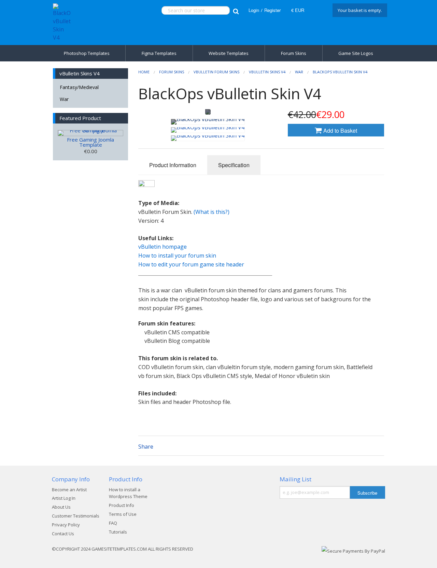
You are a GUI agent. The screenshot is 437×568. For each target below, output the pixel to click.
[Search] (235, 10)
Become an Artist (69, 489)
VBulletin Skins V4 (267, 71)
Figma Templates (159, 53)
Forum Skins (293, 53)
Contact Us (63, 533)
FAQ (113, 523)
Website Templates (229, 53)
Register (272, 10)
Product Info (121, 505)
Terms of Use (123, 514)
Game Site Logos (355, 53)
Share (145, 446)
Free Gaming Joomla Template (90, 142)
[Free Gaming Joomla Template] (90, 133)
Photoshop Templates (87, 53)
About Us (61, 507)
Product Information (172, 165)
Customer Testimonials (75, 516)
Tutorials (118, 532)
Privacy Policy (66, 525)
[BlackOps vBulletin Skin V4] (207, 122)
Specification (234, 165)
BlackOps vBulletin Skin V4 (340, 71)
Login (254, 10)
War (64, 99)
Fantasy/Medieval (79, 87)
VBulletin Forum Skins (216, 71)
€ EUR (297, 10)
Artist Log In (63, 498)
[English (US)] (317, 10)
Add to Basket (339, 130)
